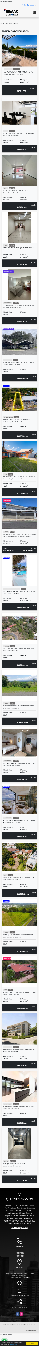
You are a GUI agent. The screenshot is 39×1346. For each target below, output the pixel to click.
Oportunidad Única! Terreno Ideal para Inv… (19, 648)
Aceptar (32, 1343)
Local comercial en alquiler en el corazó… (19, 248)
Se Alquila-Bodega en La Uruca (14, 1164)
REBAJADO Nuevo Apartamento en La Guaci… (19, 362)
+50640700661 (19, 1256)
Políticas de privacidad (20, 1228)
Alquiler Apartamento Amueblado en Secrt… (19, 820)
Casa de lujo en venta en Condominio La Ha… (19, 877)
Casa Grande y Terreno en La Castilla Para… (19, 992)
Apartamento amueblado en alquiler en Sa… (19, 1106)
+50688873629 (19, 1253)
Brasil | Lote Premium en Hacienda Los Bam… (19, 935)
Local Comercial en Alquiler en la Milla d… (19, 133)
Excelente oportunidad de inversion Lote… (19, 706)
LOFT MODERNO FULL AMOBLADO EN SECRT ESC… (19, 763)
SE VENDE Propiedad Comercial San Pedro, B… (19, 477)
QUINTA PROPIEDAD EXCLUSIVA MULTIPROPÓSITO (19, 591)
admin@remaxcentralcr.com (19, 1295)
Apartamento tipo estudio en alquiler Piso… (19, 305)
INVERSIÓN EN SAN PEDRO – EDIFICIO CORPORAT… (19, 534)
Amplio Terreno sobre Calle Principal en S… (19, 419)
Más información (13, 1344)
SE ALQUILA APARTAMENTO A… (19, 72)
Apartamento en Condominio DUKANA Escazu (19, 1049)
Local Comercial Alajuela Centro (15, 190)
